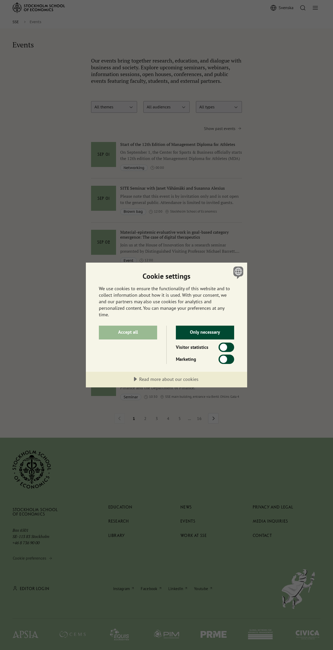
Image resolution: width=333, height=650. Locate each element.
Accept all (128, 332)
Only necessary (205, 332)
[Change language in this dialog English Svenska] (237, 272)
